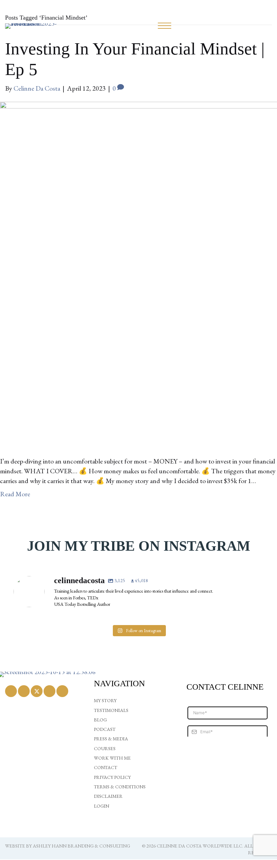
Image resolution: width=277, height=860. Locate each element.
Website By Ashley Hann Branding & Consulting (67, 846)
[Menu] (164, 26)
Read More (15, 493)
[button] (11, 691)
